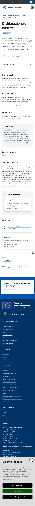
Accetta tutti (17, 491)
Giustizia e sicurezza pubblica (11, 387)
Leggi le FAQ (6, 450)
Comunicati (6, 354)
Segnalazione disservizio (10, 454)
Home (4, 15)
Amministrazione (11, 321)
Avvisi (4, 357)
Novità (7, 349)
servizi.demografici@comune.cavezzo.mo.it (19, 227)
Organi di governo (8, 326)
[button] (32, 7)
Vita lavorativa (7, 402)
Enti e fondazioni (7, 335)
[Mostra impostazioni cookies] (33, 253)
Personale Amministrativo (10, 340)
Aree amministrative (9, 329)
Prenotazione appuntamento (11, 452)
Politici (4, 338)
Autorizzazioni (7, 376)
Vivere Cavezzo (8, 407)
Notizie (5, 360)
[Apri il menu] (2, 8)
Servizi (10, 15)
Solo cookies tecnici (18, 485)
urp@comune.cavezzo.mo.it (15, 442)
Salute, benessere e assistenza (12, 396)
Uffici (4, 332)
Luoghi (4, 412)
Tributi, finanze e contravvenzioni (12, 399)
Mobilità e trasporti (8, 393)
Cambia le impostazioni (17, 497)
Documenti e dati (8, 343)
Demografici (10, 200)
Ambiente (5, 370)
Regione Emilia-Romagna (8, 2)
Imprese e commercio (9, 390)
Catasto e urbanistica (9, 379)
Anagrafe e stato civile (22, 15)
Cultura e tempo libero (9, 382)
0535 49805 (12, 229)
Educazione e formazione (10, 385)
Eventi (4, 415)
